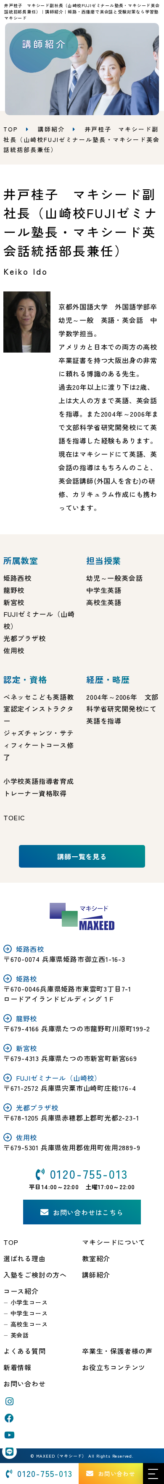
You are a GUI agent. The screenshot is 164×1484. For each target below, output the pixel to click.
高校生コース (29, 1324)
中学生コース (29, 1313)
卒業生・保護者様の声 (117, 1351)
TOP (11, 1242)
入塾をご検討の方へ (35, 1275)
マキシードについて (113, 1242)
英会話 (20, 1335)
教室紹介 (96, 1258)
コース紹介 (21, 1291)
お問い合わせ (24, 1383)
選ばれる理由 (24, 1258)
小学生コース (29, 1302)
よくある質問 (24, 1351)
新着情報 (17, 1367)
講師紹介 (51, 129)
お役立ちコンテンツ (113, 1367)
